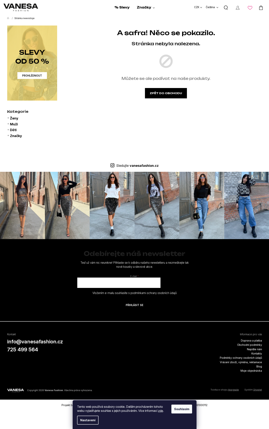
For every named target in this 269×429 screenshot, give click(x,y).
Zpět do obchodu (166, 93)
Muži (14, 124)
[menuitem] (122, 7)
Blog (259, 366)
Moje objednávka (251, 370)
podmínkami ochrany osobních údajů (154, 293)
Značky (16, 136)
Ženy (14, 118)
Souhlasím (181, 409)
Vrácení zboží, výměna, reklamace (241, 362)
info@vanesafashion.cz (35, 341)
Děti (13, 130)
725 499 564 (22, 349)
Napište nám (254, 349)
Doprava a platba (251, 340)
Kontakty (256, 353)
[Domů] (7, 18)
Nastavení (87, 420)
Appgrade (233, 389)
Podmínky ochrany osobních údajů (241, 357)
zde (160, 411)
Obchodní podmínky (249, 344)
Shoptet (257, 389)
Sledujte (137, 166)
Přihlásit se (134, 305)
